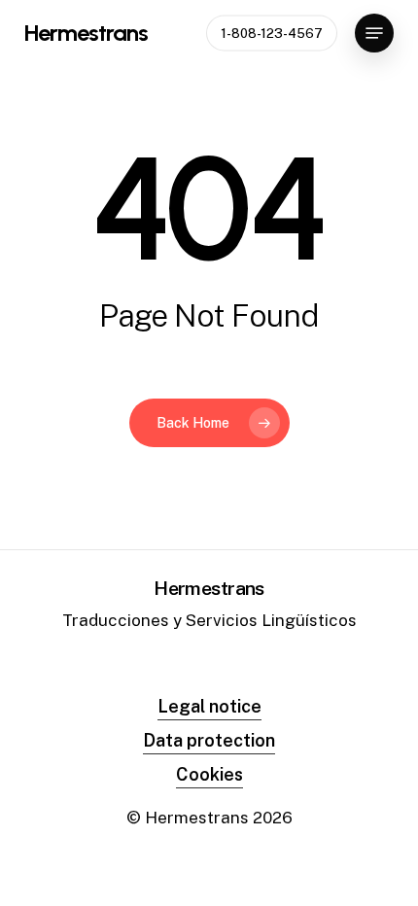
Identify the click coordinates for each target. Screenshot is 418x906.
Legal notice (209, 706)
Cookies (209, 774)
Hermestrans (86, 33)
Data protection (209, 740)
